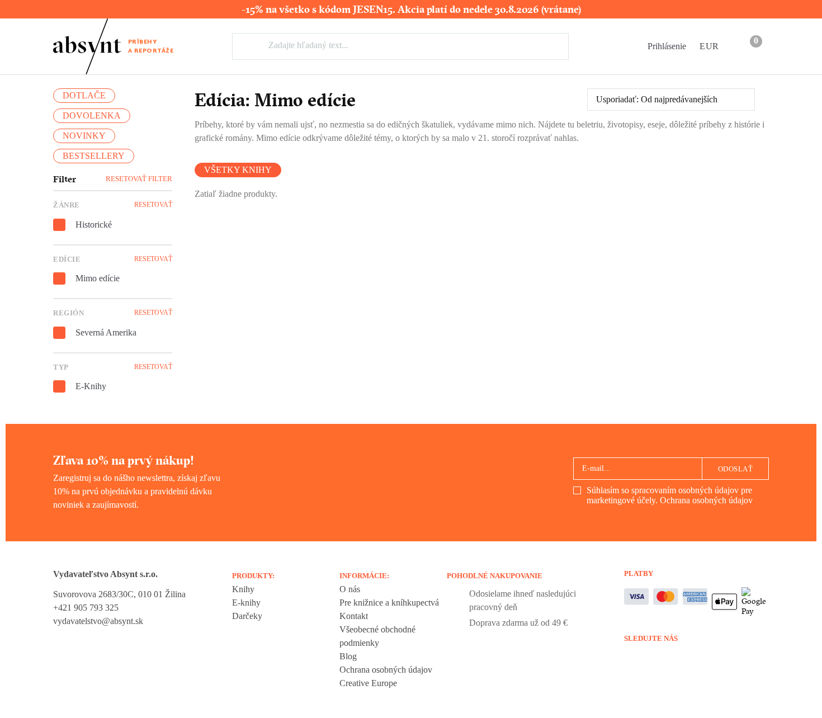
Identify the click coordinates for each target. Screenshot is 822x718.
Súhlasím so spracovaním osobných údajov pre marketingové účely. (670, 495)
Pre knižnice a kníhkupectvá (389, 602)
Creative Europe (368, 683)
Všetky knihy (238, 169)
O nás (349, 589)
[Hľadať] (254, 45)
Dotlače (84, 95)
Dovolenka (92, 115)
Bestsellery (94, 155)
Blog (348, 656)
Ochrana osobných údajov (706, 500)
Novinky (84, 135)
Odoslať (735, 469)
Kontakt (353, 616)
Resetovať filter (139, 178)
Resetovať (153, 205)
